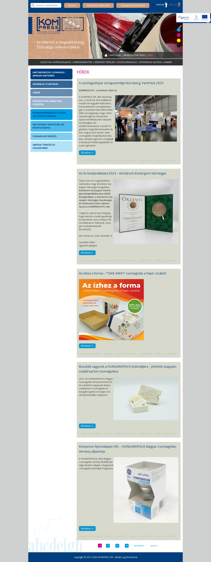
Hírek (150, 55)
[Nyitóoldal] (61, 26)
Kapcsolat (115, 55)
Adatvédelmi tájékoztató (98, 5)
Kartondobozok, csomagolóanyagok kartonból (49, 74)
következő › (139, 545)
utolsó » (154, 545)
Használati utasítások (45, 84)
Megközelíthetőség (134, 55)
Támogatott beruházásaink (133, 5)
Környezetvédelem (105, 62)
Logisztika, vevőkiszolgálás (55, 62)
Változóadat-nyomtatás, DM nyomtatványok (48, 126)
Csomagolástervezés (45, 136)
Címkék (36, 92)
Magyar (160, 4)
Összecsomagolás (127, 62)
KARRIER (168, 62)
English (173, 4)
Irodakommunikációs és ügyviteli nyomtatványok (49, 114)
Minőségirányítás (82, 62)
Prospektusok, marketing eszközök (47, 103)
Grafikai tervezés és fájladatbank (44, 146)
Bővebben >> (87, 152)
